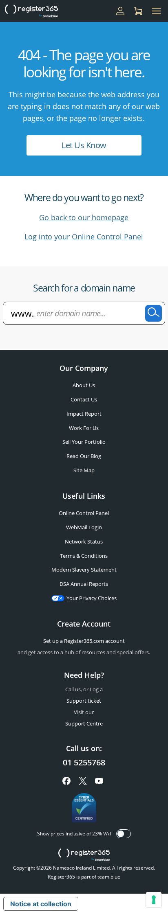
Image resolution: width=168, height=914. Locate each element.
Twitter (83, 781)
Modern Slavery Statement (84, 569)
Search (153, 313)
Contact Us (84, 399)
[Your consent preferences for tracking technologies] (153, 899)
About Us (84, 385)
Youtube (99, 781)
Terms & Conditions (84, 555)
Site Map (84, 470)
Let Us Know (84, 145)
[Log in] (120, 11)
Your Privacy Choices (91, 598)
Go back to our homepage (83, 217)
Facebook (66, 781)
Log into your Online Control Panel (83, 236)
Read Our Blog (83, 456)
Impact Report (84, 413)
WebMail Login (84, 527)
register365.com (84, 854)
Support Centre (84, 723)
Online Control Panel (84, 513)
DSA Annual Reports (84, 583)
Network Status (84, 541)
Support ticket (83, 700)
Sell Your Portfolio (84, 441)
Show (123, 833)
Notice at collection (40, 904)
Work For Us (84, 428)
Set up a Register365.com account (84, 640)
